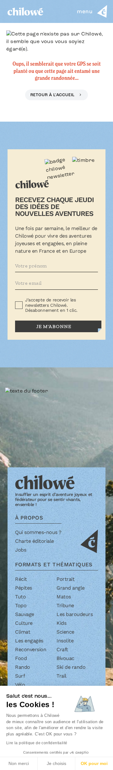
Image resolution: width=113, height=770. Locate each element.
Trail (61, 676)
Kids (61, 623)
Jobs (20, 550)
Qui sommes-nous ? (38, 532)
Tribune (65, 605)
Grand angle (70, 588)
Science (65, 632)
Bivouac (65, 658)
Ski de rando (70, 667)
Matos (63, 597)
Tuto (20, 597)
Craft (62, 649)
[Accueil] (25, 11)
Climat (22, 632)
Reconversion (30, 649)
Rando (22, 667)
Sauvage (24, 614)
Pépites (23, 588)
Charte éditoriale (34, 541)
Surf (20, 676)
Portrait (65, 579)
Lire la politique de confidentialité (36, 743)
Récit (21, 579)
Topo (20, 605)
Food (21, 658)
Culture (24, 623)
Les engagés (29, 641)
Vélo (20, 685)
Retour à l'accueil (53, 95)
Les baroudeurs (74, 614)
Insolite (64, 641)
